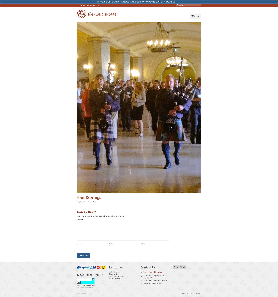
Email (111, 244)
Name (79, 244)
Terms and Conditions (116, 276)
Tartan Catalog (114, 272)
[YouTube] (184, 267)
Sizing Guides (113, 274)
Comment (80, 219)
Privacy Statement (115, 278)
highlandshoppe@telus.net (152, 283)
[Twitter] (177, 267)
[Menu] (195, 16)
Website (143, 244)
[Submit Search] (177, 5)
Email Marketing (83, 287)
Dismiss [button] (178, 2)
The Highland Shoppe (86, 202)
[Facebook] (174, 267)
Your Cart (94, 5)
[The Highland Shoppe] (96, 14)
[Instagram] (181, 267)
